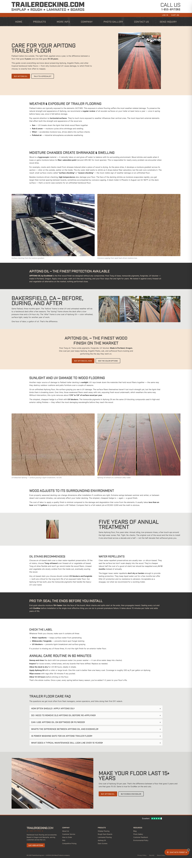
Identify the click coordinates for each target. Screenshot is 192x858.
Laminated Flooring (105, 837)
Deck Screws (102, 843)
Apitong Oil (102, 840)
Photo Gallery (113, 21)
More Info (63, 21)
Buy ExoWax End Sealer (131, 794)
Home (18, 21)
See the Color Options (108, 361)
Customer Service (68, 834)
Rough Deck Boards (105, 834)
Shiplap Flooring (103, 831)
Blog (135, 831)
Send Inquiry (168, 21)
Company (87, 21)
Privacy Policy (141, 855)
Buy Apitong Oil (21, 76)
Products (39, 21)
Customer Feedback (140, 837)
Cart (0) (175, 15)
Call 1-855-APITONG (35, 845)
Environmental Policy (140, 840)
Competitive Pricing (69, 843)
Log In (165, 15)
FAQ (63, 840)
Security (151, 855)
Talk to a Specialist (42, 76)
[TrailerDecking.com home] (48, 6)
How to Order (67, 837)
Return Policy (161, 855)
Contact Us (141, 21)
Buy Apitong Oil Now (83, 361)
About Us (65, 831)
